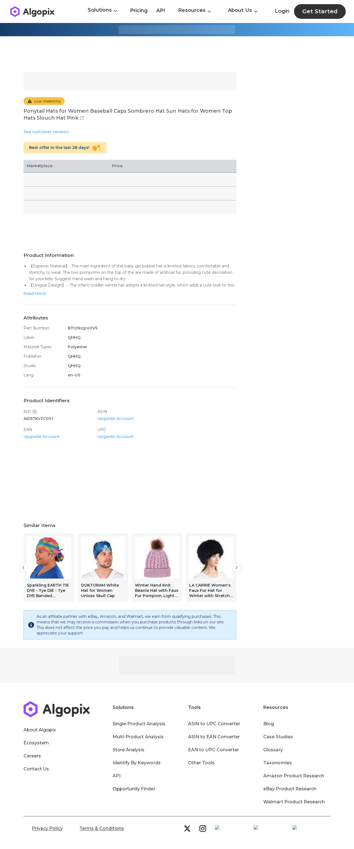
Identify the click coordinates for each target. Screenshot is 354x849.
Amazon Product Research (293, 775)
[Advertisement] (177, 54)
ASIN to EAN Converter (214, 736)
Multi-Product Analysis (138, 736)
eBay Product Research (289, 788)
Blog (268, 723)
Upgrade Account (115, 418)
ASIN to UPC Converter (214, 723)
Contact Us (36, 768)
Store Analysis (128, 749)
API (160, 10)
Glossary (273, 749)
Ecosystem (36, 742)
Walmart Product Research (294, 801)
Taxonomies (277, 762)
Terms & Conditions (101, 828)
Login (282, 11)
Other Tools (201, 762)
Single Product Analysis (139, 723)
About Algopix (40, 729)
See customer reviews (46, 131)
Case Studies (278, 736)
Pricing (139, 10)
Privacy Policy (47, 828)
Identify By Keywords (137, 762)
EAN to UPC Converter (213, 749)
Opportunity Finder (134, 788)
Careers (32, 755)
